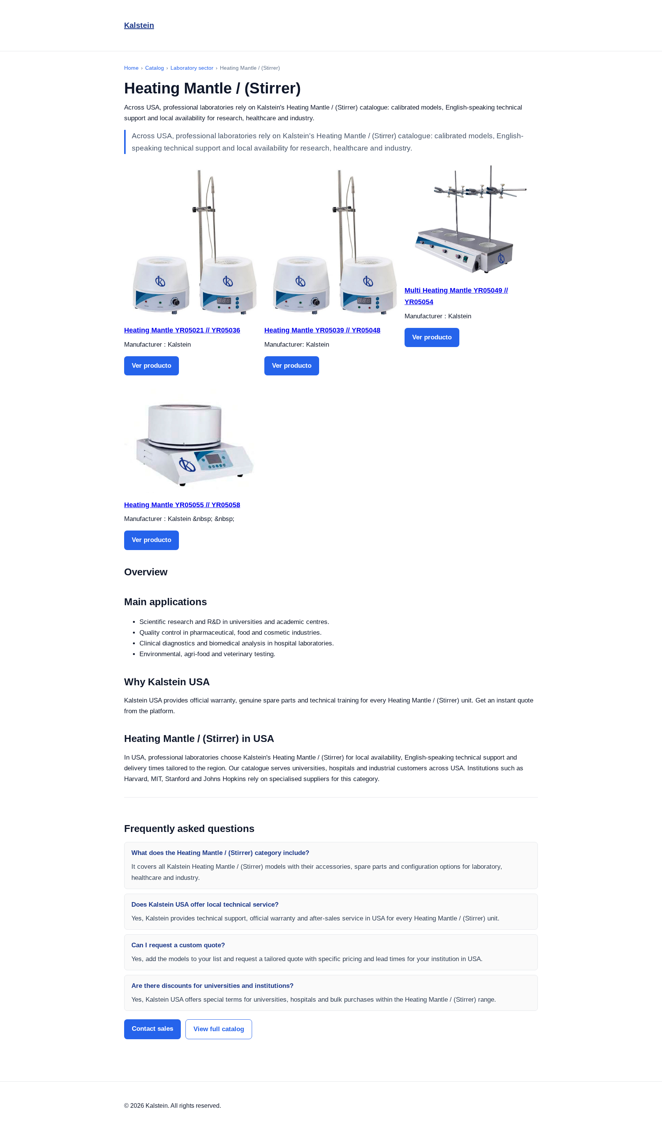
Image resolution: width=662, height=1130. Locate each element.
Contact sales (152, 1028)
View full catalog (218, 1029)
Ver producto (151, 365)
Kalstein (139, 25)
